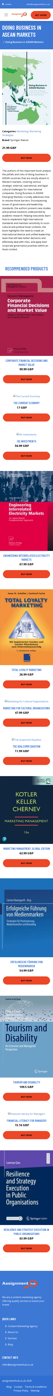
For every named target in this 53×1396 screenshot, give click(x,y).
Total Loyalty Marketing (26, 670)
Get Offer (41, 15)
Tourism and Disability (26, 1082)
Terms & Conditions (36, 1386)
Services (12, 1338)
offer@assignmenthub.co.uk (38, 4)
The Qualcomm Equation (26, 746)
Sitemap (35, 1390)
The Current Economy (26, 403)
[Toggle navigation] (6, 15)
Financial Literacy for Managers (26, 1120)
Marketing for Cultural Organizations (26, 708)
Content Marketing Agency (23, 1326)
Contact (18, 1386)
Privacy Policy (21, 1390)
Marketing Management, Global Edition (26, 848)
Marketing (22, 131)
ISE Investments (26, 441)
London (8, 4)
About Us (13, 1332)
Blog (10, 1344)
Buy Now (26, 157)
